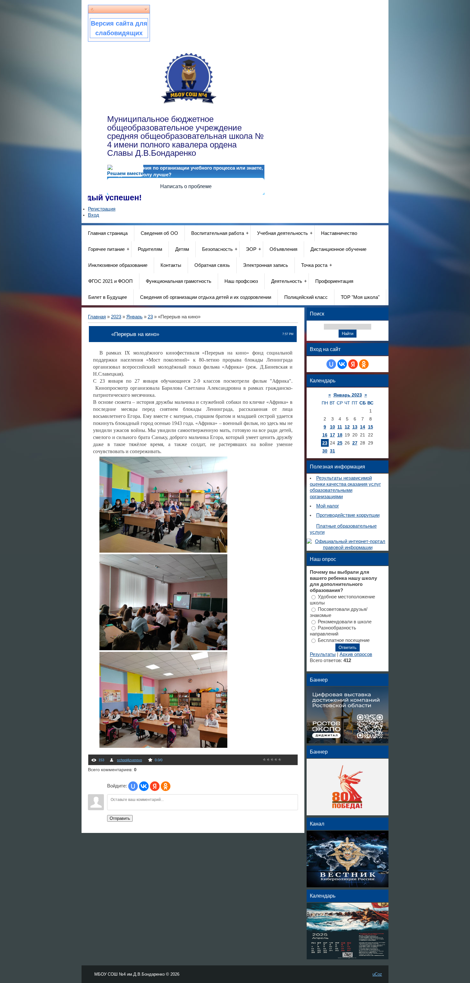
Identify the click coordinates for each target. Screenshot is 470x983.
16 (324, 434)
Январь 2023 (347, 394)
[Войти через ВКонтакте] (144, 786)
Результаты (323, 654)
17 (332, 434)
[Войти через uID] (133, 786)
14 (362, 426)
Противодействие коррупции (348, 515)
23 (150, 316)
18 (339, 434)
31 (332, 450)
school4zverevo (129, 760)
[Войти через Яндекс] (155, 786)
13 (354, 426)
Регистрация (101, 209)
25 (339, 442)
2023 (116, 316)
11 (339, 426)
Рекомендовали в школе (345, 621)
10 (332, 426)
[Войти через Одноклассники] (165, 786)
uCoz (377, 974)
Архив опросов (356, 654)
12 (347, 426)
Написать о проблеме (186, 186)
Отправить (120, 818)
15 (370, 426)
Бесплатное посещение (344, 640)
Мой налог (327, 505)
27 (354, 442)
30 (324, 450)
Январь (134, 316)
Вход (93, 215)
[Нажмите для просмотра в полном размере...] (163, 551)
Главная (97, 316)
